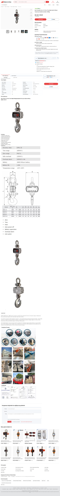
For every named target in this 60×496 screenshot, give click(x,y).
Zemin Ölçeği (46, 467)
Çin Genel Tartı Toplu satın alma (6, 482)
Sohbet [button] (54, 19)
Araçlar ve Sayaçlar (7, 6)
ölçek (48, 480)
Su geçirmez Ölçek (3, 467)
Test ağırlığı (46, 469)
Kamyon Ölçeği (3, 469)
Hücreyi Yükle (32, 469)
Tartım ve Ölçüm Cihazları (13, 6)
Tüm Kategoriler (4, 4)
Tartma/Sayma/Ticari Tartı (19, 467)
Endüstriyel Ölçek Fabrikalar (17, 480)
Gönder (9, 421)
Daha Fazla (2, 484)
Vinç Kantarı (19, 6)
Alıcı (44, 4)
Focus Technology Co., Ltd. (29, 490)
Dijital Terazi (43, 480)
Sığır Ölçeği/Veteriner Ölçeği (19, 470)
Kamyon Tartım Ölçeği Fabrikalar (6, 480)
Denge (31, 470)
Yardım (49, 4)
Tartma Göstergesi (18, 469)
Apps (53, 4)
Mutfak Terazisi (47, 470)
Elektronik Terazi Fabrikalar (27, 480)
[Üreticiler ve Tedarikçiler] (6, 2)
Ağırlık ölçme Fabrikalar (36, 480)
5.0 (47, 77)
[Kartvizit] (57, 79)
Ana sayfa (2, 6)
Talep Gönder (40, 19)
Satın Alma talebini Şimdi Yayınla (26, 421)
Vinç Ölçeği (2, 470)
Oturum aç (57, 2)
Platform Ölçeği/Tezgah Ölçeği (34, 467)
